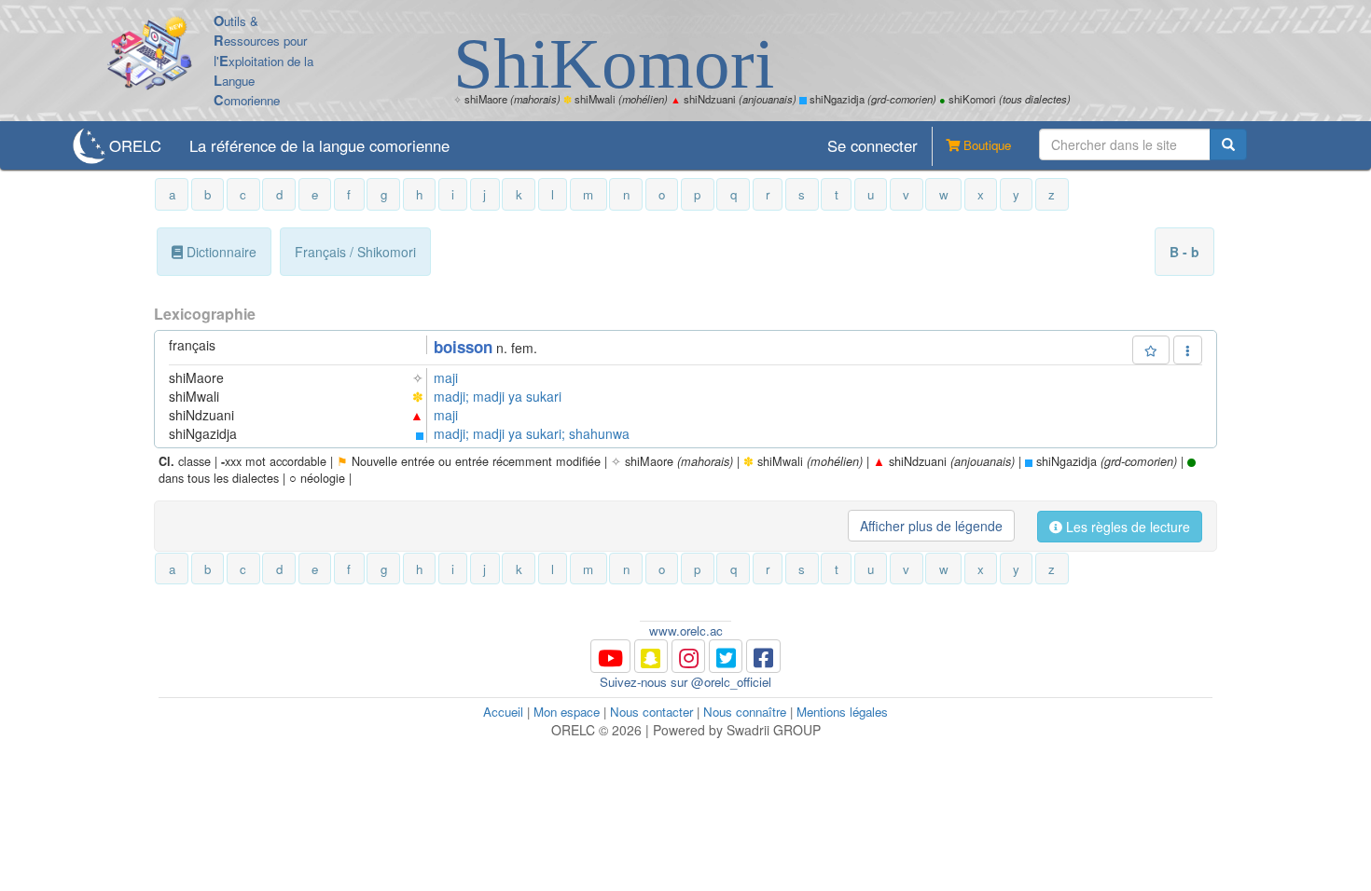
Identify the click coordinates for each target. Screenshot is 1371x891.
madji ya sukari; (521, 433)
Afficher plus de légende (931, 525)
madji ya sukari (517, 396)
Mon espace (566, 711)
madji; (453, 396)
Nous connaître (744, 711)
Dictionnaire (219, 251)
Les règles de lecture (1126, 526)
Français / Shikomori (355, 251)
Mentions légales (842, 711)
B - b (1184, 251)
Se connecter (872, 145)
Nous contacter (651, 711)
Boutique (985, 145)
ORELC (135, 145)
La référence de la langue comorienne (319, 145)
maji (446, 377)
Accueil (503, 711)
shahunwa (599, 433)
